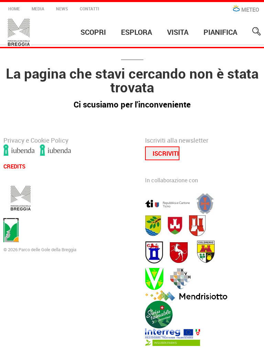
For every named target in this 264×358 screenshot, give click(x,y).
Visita (177, 32)
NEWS (62, 8)
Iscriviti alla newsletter (176, 140)
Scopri (93, 32)
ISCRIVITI (166, 153)
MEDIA (38, 8)
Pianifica (220, 32)
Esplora (136, 32)
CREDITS (14, 166)
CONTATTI (89, 8)
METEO (250, 9)
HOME (14, 8)
